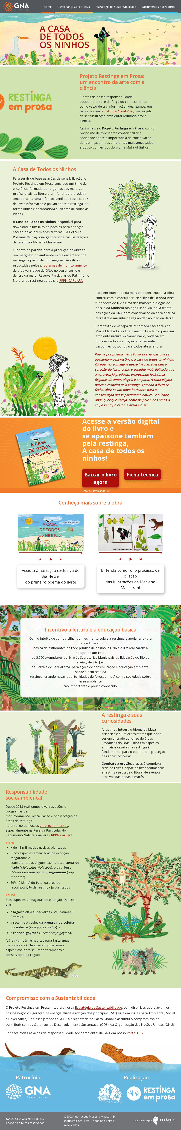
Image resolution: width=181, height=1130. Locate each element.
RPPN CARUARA (71, 280)
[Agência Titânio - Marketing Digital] (164, 1120)
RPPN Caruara (61, 835)
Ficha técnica (142, 474)
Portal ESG (135, 1033)
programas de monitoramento (63, 265)
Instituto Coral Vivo (118, 111)
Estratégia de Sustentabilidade (98, 1007)
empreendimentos (54, 825)
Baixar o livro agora (100, 478)
